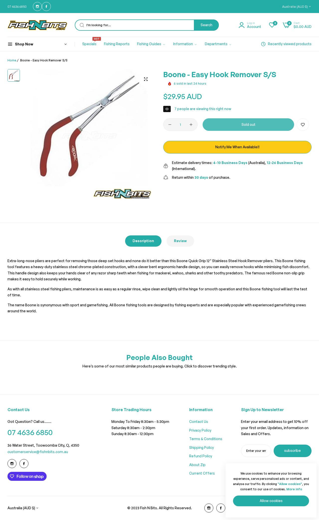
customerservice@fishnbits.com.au (37, 452)
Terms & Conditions (205, 439)
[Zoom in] (146, 79)
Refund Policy (200, 456)
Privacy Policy (200, 430)
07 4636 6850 (30, 432)
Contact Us (198, 421)
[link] (151, 44)
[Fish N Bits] (37, 25)
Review (180, 241)
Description (143, 241)
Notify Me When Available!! (237, 147)
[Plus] (191, 124)
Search (206, 25)
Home (11, 60)
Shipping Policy (201, 447)
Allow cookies (271, 501)
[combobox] (147, 25)
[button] (303, 124)
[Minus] (169, 124)
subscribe (292, 450)
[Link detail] (37, 6)
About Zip (197, 465)
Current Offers (202, 473)
